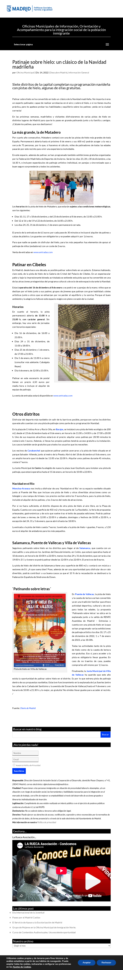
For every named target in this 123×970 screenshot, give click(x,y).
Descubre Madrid (58, 72)
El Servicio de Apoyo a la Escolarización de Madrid (37, 922)
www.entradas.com (43, 252)
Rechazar (106, 962)
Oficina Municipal (25, 72)
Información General (78, 72)
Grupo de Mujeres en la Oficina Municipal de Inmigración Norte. (44, 927)
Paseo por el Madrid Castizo (26, 917)
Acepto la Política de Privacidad (28, 765)
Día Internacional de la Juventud (28, 912)
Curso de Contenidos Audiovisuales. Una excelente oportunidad (44, 932)
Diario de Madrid (28, 708)
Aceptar (87, 962)
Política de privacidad (46, 822)
